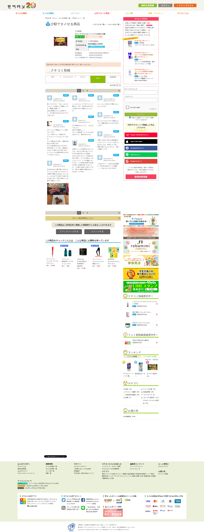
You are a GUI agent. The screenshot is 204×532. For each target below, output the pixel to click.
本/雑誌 (153, 476)
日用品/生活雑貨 (140, 474)
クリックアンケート (136, 466)
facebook (113, 77)
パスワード (129, 96)
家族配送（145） (130, 416)
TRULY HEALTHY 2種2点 (140, 340)
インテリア (112, 476)
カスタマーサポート (80, 466)
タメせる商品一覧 (64, 18)
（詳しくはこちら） (85, 64)
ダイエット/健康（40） (132, 392)
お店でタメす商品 (102, 13)
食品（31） (129, 389)
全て (52, 77)
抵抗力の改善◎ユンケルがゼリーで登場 (138, 27)
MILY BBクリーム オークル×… (142, 312)
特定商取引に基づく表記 (96, 525)
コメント (83, 77)
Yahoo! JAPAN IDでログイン (139, 135)
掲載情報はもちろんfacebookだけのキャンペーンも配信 (92, 501)
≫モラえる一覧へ (99, 24)
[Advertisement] (141, 436)
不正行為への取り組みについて (84, 473)
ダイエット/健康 (121, 474)
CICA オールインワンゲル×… (141, 323)
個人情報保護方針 (121, 527)
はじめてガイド (23, 471)
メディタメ (75, 13)
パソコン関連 (131, 476)
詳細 (152, 118)
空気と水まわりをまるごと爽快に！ (136, 30)
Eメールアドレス (131, 89)
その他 (111, 478)
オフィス (161, 474)
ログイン (165, 5)
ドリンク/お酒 (110, 474)
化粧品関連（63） (149, 392)
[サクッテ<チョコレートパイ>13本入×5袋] (58, 193)
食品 (103, 474)
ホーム (54, 18)
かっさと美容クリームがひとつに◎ (136, 35)
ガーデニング (121, 476)
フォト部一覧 (50, 471)
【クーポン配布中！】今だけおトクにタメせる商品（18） (151, 400)
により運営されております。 (116, 529)
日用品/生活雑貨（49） (132, 395)
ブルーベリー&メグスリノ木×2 (144, 45)
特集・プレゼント (156, 13)
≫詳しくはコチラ (141, 172)
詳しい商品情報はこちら (83, 218)
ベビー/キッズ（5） (149, 395)
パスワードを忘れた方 (141, 119)
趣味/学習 (105, 476)
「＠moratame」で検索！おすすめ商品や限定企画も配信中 (93, 509)
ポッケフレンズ (135, 469)
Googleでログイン (136, 161)
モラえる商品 (21, 13)
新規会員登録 (22, 469)
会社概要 (86, 525)
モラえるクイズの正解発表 (110, 469)
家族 (166, 474)
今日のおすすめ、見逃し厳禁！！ (135, 25)
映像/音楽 (147, 476)
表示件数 (112, 85)
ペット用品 (150, 474)
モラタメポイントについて (26, 473)
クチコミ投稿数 (132, 356)
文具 (141, 476)
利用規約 (77, 471)
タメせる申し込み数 (149, 356)
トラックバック (68, 77)
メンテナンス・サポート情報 (111, 466)
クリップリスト (186, 5)
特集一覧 (48, 473)
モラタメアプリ (163, 466)
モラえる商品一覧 (51, 469)
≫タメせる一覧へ (114, 24)
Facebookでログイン (137, 148)
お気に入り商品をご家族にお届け (135, 23)
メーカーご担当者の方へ (110, 525)
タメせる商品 (48, 13)
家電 (137, 476)
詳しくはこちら (32, 506)
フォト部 (129, 13)
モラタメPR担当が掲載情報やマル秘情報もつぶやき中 (73, 501)
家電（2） (128, 397)
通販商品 (105, 478)
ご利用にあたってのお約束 (82, 469)
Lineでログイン (135, 155)
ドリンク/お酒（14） (149, 389)
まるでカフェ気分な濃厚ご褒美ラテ (136, 32)
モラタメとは (183, 13)
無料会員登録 (147, 5)
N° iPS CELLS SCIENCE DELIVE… (81, 264)
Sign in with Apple (136, 141)
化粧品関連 (130, 474)
